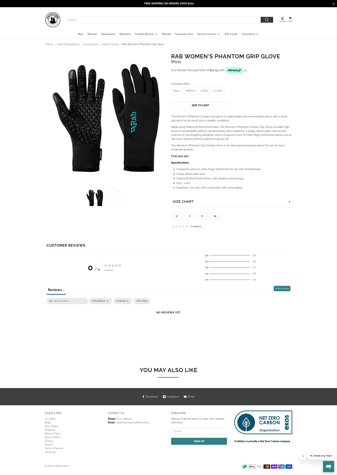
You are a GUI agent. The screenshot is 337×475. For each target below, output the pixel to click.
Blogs (48, 422)
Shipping (50, 429)
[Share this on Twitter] (176, 216)
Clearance (248, 34)
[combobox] (164, 20)
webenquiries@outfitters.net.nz (133, 422)
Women (92, 34)
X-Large (218, 90)
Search (49, 444)
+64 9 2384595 (124, 418)
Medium (190, 90)
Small (177, 90)
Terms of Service (54, 448)
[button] (230, 255)
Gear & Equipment (68, 44)
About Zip (50, 452)
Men (80, 34)
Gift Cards (231, 34)
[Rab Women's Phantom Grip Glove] (105, 118)
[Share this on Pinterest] (202, 216)
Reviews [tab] (56, 290)
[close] (333, 3)
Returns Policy (53, 433)
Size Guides (51, 426)
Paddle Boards (144, 34)
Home (49, 44)
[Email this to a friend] (215, 216)
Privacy (49, 441)
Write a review (282, 288)
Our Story (50, 418)
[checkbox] (141, 301)
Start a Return (52, 437)
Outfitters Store (61, 466)
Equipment (108, 34)
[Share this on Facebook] (189, 216)
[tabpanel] (168, 324)
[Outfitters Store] (53, 19)
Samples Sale (184, 34)
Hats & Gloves (110, 44)
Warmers (125, 34)
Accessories (91, 44)
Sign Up (199, 441)
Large (204, 90)
